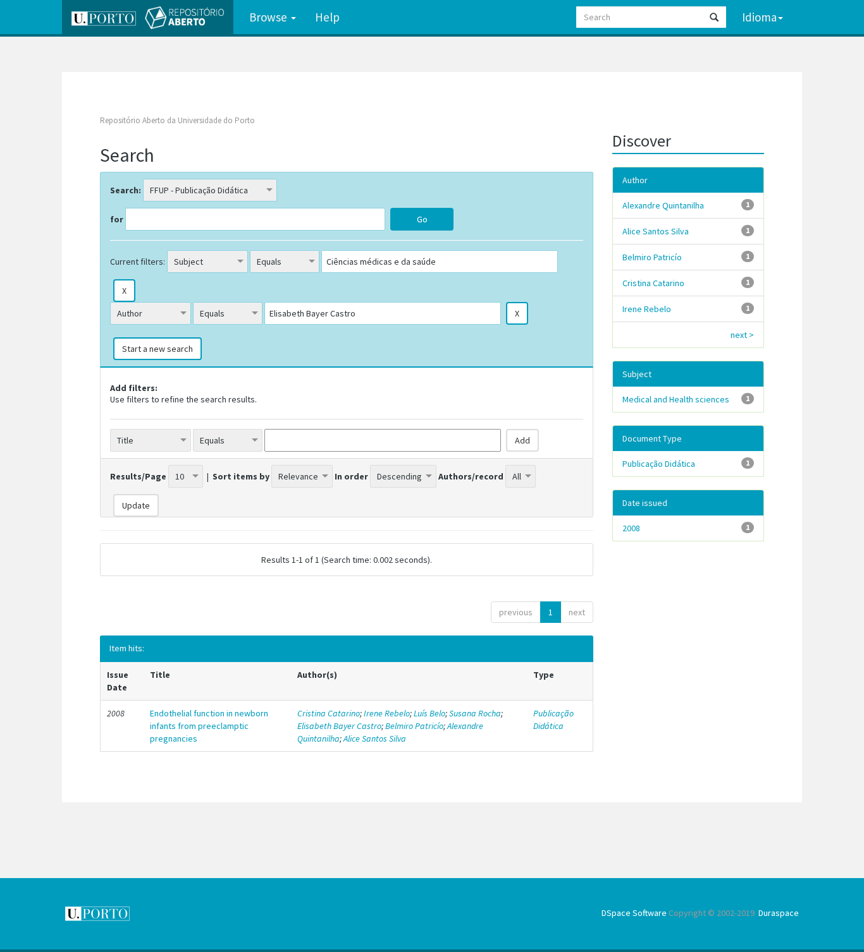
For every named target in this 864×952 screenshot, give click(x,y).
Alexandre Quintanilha (663, 205)
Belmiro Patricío (414, 726)
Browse (269, 17)
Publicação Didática (553, 720)
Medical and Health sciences (675, 399)
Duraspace (778, 913)
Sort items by (241, 476)
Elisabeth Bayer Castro (339, 726)
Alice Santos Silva (374, 738)
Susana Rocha (475, 713)
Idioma (759, 17)
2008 (631, 528)
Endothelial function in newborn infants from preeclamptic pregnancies (209, 726)
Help (327, 17)
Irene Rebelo (387, 713)
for (116, 219)
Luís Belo (429, 713)
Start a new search (157, 348)
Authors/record (470, 476)
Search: (125, 190)
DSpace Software (634, 913)
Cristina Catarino (328, 713)
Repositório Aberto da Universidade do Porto (177, 120)
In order (351, 476)
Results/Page (138, 476)
